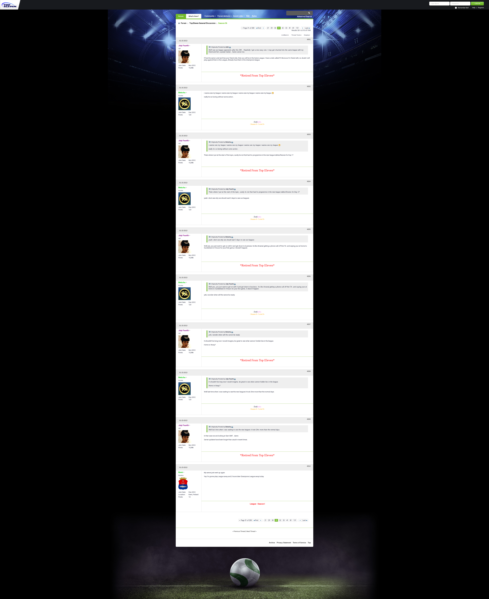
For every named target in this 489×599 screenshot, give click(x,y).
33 (286, 28)
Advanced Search (304, 17)
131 (297, 28)
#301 (309, 39)
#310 (309, 466)
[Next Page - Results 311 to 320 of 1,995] (302, 28)
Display (306, 35)
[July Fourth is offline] (184, 56)
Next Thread (251, 531)
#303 (309, 134)
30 (275, 28)
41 (290, 28)
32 (283, 28)
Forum (181, 16)
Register (481, 7)
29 (272, 28)
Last (306, 28)
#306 (309, 276)
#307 (309, 324)
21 (268, 28)
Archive (272, 543)
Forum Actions (224, 16)
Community (209, 16)
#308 (309, 371)
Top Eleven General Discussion (202, 23)
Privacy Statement (284, 543)
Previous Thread (239, 531)
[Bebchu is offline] (184, 103)
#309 (309, 419)
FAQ (247, 16)
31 (279, 28)
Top (309, 543)
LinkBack (284, 35)
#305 (309, 229)
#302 (309, 86)
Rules (254, 16)
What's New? (194, 16)
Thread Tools (295, 35)
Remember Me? (463, 8)
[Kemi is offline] (183, 483)
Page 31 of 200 (248, 28)
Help (473, 7)
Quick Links (238, 16)
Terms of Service (299, 543)
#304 (309, 181)
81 (293, 28)
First (259, 28)
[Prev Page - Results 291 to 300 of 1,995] (263, 28)
